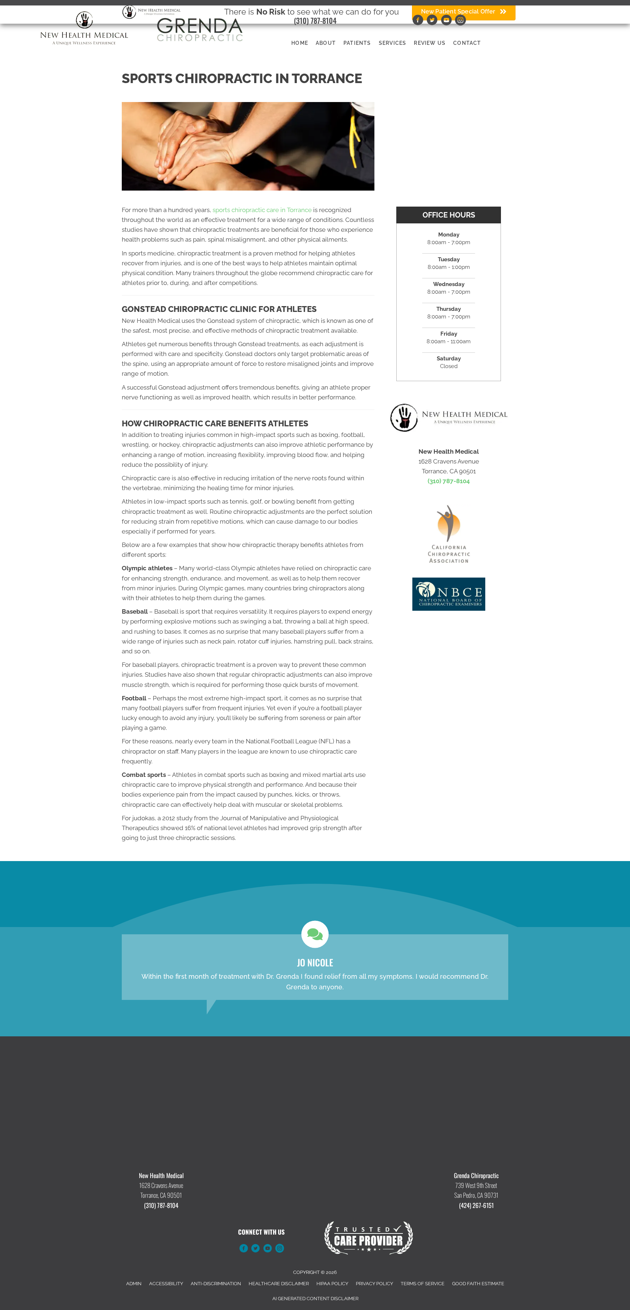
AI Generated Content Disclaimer (315, 1298)
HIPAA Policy (332, 1283)
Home (299, 43)
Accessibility (166, 1283)
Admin (133, 1283)
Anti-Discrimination (216, 1283)
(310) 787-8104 (315, 20)
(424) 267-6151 (476, 1205)
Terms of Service (422, 1283)
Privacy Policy (374, 1283)
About (326, 43)
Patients (357, 43)
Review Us (430, 43)
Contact (467, 43)
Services (393, 43)
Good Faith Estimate (478, 1283)
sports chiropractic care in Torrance (262, 210)
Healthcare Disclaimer (279, 1283)
